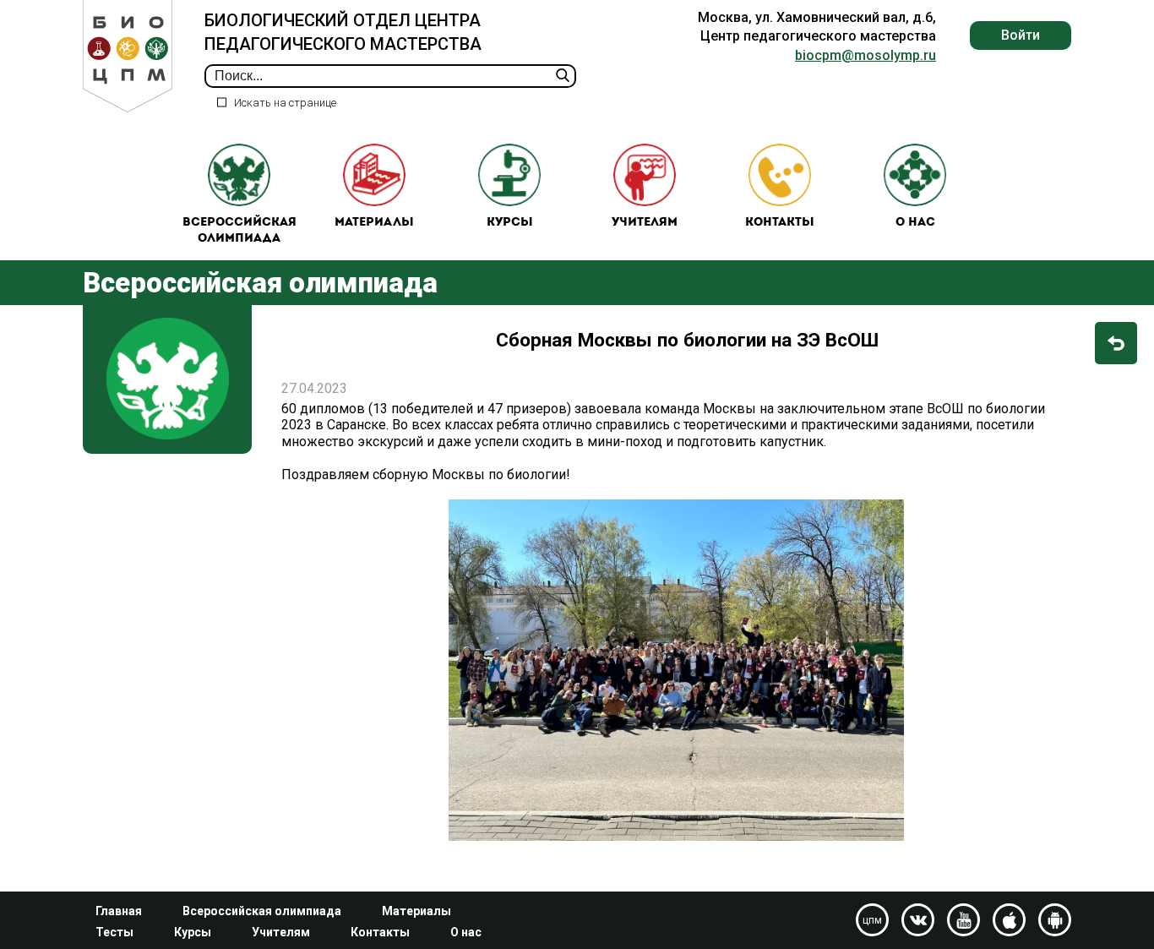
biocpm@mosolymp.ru (865, 55)
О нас (915, 222)
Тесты (114, 932)
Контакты (779, 222)
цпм (872, 920)
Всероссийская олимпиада (239, 231)
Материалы (374, 222)
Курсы (510, 222)
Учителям (645, 222)
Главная (118, 911)
